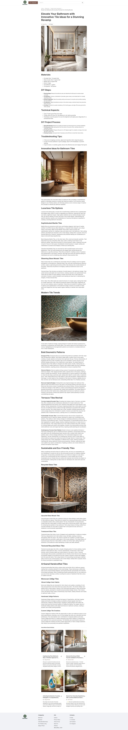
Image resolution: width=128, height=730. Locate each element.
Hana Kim (45, 24)
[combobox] (61, 3)
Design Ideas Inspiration (56, 8)
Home (42, 8)
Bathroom (47, 8)
